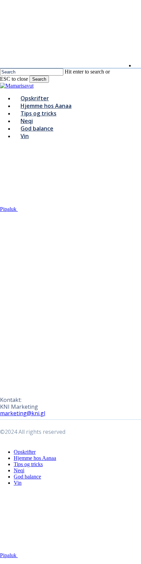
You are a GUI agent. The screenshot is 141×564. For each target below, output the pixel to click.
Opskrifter (25, 452)
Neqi (19, 470)
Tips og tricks (28, 464)
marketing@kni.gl (22, 413)
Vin (18, 483)
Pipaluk (9, 209)
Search (39, 79)
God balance (27, 477)
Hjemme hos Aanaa (35, 458)
